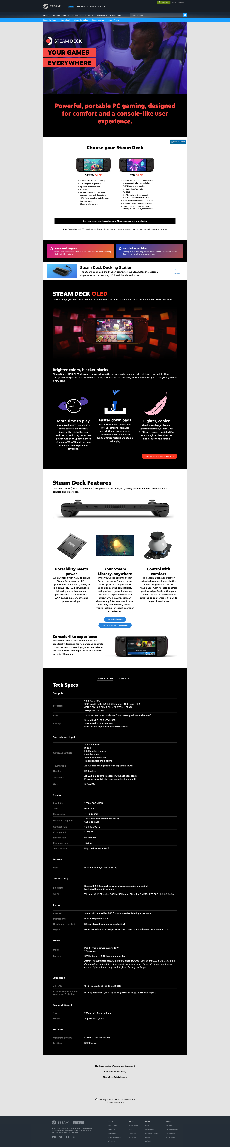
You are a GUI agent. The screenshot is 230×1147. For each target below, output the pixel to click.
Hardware (132, 1133)
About (93, 6)
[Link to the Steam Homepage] (51, 8)
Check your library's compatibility (115, 625)
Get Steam (169, 1125)
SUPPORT (102, 6)
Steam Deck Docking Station (106, 267)
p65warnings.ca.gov (115, 1102)
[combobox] (156, 15)
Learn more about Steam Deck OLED (159, 456)
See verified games (115, 619)
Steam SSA (111, 1129)
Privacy (147, 1125)
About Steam (112, 1125)
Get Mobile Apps (172, 1129)
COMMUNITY (82, 6)
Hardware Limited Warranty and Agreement (115, 1066)
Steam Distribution (114, 1137)
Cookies (148, 1137)
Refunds (148, 1141)
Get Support (170, 1133)
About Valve (133, 1125)
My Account (170, 1137)
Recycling (132, 1137)
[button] (47, 15)
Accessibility (149, 1129)
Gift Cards (111, 1141)
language (181, 2)
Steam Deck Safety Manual (115, 1077)
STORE (71, 6)
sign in (174, 2)
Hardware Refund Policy (115, 1071)
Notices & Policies (151, 1133)
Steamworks (112, 1133)
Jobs (130, 1129)
